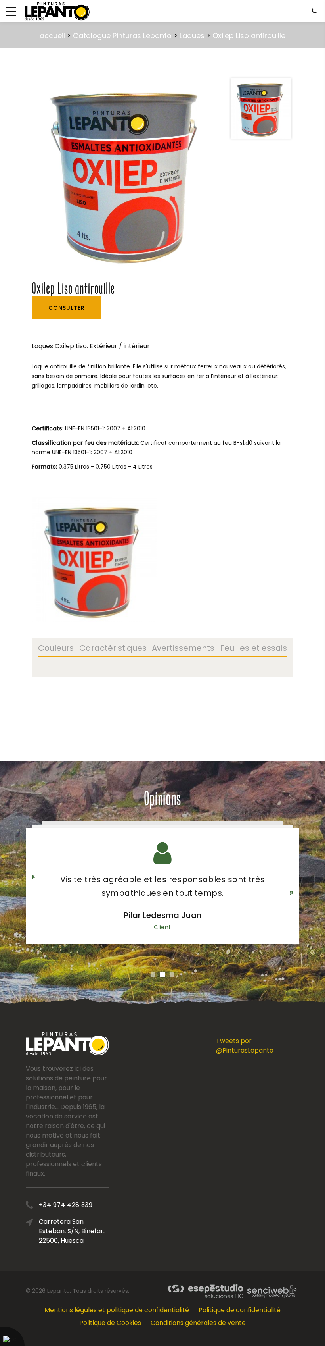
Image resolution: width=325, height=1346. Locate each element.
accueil (52, 35)
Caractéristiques (113, 649)
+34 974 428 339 (65, 1204)
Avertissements (183, 649)
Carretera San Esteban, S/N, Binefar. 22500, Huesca (72, 1231)
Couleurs (56, 649)
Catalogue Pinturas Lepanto (122, 35)
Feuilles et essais (253, 649)
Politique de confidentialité (240, 1310)
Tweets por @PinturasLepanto (244, 1045)
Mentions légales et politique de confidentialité (116, 1310)
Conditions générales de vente (198, 1322)
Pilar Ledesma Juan (162, 915)
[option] (128, 172)
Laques (192, 35)
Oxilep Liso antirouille (248, 35)
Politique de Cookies (110, 1322)
